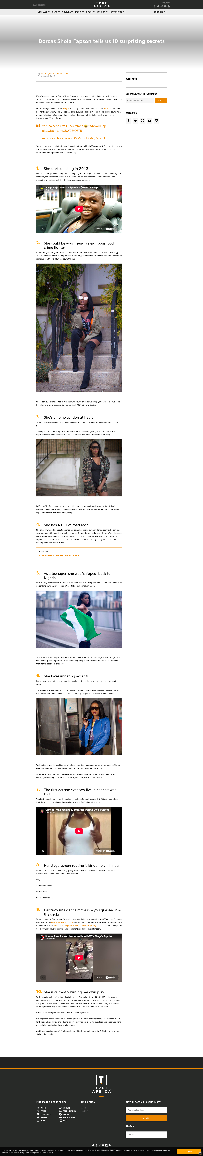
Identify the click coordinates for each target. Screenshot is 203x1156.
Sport (89, 11)
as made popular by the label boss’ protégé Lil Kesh (79, 926)
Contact (85, 1111)
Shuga (66, 109)
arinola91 (64, 74)
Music (78, 11)
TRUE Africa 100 (69, 1111)
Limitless (42, 11)
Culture (66, 11)
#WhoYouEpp (97, 126)
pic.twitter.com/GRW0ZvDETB (62, 131)
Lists (65, 1121)
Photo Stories (69, 1117)
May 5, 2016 (98, 138)
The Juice (107, 109)
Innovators (116, 11)
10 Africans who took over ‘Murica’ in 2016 (59, 556)
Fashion (101, 11)
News (55, 11)
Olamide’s (62, 923)
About (84, 1108)
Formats (158, 11)
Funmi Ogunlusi (48, 74)
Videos (66, 1114)
